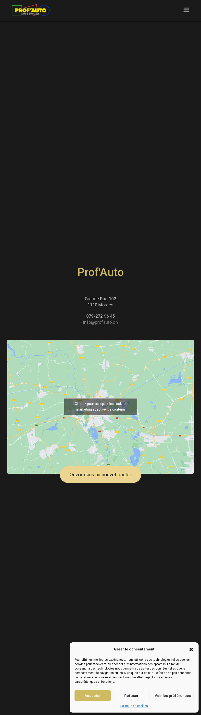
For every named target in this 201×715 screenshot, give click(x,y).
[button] (191, 649)
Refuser (131, 695)
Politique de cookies (134, 706)
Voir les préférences (173, 695)
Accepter (93, 695)
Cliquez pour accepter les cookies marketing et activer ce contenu (100, 406)
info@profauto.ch (100, 322)
